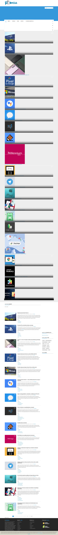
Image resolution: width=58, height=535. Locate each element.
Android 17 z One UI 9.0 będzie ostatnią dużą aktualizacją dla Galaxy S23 (17, 74)
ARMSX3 (23, 329)
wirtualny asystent (20, 390)
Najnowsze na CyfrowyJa (45, 335)
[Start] (5, 21)
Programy (34, 326)
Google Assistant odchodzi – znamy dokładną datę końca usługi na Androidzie (28, 380)
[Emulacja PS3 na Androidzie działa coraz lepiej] (10, 48)
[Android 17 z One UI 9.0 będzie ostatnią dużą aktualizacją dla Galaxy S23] (15, 64)
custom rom (19, 364)
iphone (48, 345)
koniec (31, 516)
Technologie (34, 381)
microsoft (48, 346)
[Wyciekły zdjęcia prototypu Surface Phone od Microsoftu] (10, 92)
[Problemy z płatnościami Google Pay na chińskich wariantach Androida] (10, 170)
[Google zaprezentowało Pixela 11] (10, 316)
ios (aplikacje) (19, 404)
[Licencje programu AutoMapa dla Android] (46, 526)
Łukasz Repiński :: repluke (29, 326)
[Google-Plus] (52, 27)
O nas (31, 524)
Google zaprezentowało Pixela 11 (9, 42)
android (19, 391)
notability (19, 429)
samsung (19, 348)
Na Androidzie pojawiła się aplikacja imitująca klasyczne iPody (13, 198)
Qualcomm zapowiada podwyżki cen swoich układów (12, 299)
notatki (19, 430)
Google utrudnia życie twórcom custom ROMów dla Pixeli (12, 86)
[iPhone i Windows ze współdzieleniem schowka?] (10, 126)
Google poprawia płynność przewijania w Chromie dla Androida (13, 265)
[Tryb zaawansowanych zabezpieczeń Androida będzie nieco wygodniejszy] (10, 215)
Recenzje (19, 529)
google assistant (20, 389)
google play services (20, 512)
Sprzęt (34, 341)
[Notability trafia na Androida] (10, 137)
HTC (48, 343)
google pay (19, 457)
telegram (19, 469)
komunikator (19, 402)
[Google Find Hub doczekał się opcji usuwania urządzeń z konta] (15, 243)
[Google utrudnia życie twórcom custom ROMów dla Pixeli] (10, 357)
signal (18, 401)
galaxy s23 (19, 349)
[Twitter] (52, 25)
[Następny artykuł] (29, 516)
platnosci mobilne (20, 458)
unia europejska (20, 498)
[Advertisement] (23, 13)
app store (19, 472)
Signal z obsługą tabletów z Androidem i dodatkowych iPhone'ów (13, 120)
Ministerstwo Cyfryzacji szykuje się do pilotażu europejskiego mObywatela (27, 488)
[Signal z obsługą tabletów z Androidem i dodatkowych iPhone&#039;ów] (10, 397)
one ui (18, 351)
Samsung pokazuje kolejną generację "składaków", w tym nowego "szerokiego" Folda (16, 276)
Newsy (18, 523)
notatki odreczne (20, 431)
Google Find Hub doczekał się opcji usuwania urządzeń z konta (15, 253)
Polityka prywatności (32, 528)
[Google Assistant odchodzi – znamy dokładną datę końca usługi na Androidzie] (10, 103)
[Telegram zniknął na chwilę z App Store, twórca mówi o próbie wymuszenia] (10, 181)
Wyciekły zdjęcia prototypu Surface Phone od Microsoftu (12, 97)
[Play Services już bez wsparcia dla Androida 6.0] (10, 282)
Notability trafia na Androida (22, 422)
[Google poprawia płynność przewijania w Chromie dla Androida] (10, 259)
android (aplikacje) (20, 403)
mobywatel (19, 497)
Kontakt (31, 523)
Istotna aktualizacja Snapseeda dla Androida (11, 232)
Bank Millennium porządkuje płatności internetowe (13, 164)
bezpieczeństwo (20, 513)
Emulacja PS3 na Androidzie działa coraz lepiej (11, 53)
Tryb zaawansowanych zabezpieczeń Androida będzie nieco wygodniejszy (15, 221)
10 (27, 516)
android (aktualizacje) (20, 350)
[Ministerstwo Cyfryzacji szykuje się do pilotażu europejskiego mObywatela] (10, 204)
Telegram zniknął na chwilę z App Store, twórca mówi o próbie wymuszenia (27, 462)
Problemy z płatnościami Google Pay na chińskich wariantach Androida (14, 175)
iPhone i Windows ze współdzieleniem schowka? (11, 131)
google (19, 320)
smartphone (19, 322)
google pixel (19, 321)
